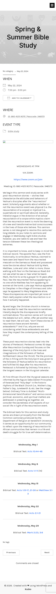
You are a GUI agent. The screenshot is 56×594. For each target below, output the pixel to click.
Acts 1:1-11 (33, 470)
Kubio (28, 589)
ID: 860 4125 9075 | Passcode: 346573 (26, 116)
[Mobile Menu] (52, 5)
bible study (13, 131)
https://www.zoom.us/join (28, 179)
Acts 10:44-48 (35, 451)
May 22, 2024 (22, 71)
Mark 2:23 (32, 532)
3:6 (41, 532)
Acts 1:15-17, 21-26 (26, 490)
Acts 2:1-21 (35, 513)
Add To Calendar (20, 98)
